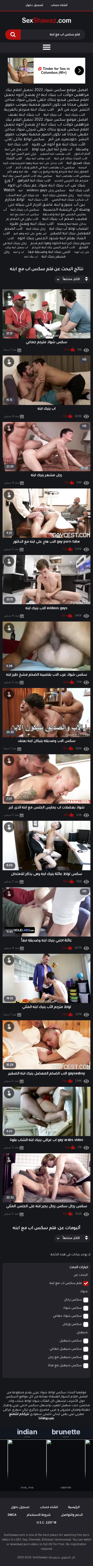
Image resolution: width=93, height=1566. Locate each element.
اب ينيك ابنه (52, 115)
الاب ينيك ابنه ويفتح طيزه (31, 224)
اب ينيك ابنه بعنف (24, 115)
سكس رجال (73, 1300)
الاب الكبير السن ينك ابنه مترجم (53, 248)
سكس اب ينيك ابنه (25, 210)
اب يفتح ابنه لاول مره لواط (52, 150)
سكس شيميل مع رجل (65, 1357)
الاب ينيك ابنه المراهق (33, 181)
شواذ (84, 1292)
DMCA (12, 1515)
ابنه (21, 190)
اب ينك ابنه (31, 257)
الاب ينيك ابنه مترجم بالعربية (29, 110)
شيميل (82, 1333)
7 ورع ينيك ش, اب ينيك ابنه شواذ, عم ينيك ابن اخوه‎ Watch (44, 186)
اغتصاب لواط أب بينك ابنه (68, 229)
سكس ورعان (72, 1324)
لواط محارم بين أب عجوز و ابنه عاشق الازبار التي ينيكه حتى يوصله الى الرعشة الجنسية (47, 205)
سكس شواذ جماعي (67, 1316)
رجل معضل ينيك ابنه (58, 195)
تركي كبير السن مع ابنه (21, 154)
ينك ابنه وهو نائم (17, 171)
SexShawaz (40, 1557)
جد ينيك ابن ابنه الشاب (22, 195)
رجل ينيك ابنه (35, 229)
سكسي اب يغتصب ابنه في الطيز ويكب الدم (45, 168)
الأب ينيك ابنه (38, 200)
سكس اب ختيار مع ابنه (24, 214)
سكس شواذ (72, 1308)
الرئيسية (74, 1507)
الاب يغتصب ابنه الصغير (55, 154)
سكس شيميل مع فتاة (65, 1366)
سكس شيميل (71, 1341)
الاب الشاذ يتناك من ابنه (70, 159)
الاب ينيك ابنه (75, 115)
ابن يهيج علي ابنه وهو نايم (30, 233)
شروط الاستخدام (39, 1515)
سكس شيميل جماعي (66, 1349)
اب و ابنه (18, 252)
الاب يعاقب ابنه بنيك (38, 158)
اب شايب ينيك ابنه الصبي (70, 200)
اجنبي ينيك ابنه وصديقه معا (49, 252)
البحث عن (81, 1275)
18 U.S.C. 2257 (46, 1523)
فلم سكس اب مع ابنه (66, 1283)
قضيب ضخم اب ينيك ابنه (64, 219)
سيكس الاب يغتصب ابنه (73, 176)
